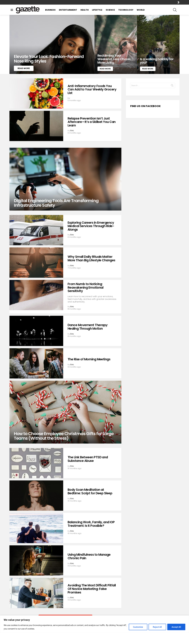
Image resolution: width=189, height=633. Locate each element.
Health (84, 9)
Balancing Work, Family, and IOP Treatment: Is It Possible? (91, 524)
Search (172, 86)
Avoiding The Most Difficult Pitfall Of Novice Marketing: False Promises (92, 588)
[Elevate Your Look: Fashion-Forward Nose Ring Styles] (51, 44)
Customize (138, 627)
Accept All (176, 627)
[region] (94, 624)
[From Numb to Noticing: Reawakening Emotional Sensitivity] (36, 295)
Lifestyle (97, 9)
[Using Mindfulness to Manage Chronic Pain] (36, 560)
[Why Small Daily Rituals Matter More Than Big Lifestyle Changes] (36, 262)
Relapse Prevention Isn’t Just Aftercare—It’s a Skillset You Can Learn (92, 121)
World (141, 9)
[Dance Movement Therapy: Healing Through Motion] (36, 331)
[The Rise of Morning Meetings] (36, 363)
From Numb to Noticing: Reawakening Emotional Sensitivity (85, 287)
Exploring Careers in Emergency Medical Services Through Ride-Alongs (91, 226)
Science (110, 9)
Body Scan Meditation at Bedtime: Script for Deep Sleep (90, 491)
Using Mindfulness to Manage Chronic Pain (89, 556)
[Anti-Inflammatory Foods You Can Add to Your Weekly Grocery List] (36, 93)
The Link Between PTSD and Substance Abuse (88, 459)
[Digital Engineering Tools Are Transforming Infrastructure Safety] (65, 179)
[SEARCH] (175, 10)
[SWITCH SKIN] (178, 2)
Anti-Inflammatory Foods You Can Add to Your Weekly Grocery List (92, 89)
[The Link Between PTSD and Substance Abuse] (36, 463)
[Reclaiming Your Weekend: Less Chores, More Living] (115, 44)
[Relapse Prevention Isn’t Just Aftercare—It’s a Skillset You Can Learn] (36, 126)
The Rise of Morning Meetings (89, 359)
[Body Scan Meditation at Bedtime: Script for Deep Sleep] (36, 495)
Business (50, 9)
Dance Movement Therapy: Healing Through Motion (88, 327)
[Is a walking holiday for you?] (158, 44)
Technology (125, 9)
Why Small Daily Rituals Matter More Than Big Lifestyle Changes (91, 258)
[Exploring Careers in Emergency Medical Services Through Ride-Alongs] (36, 230)
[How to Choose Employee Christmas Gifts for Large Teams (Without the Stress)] (65, 412)
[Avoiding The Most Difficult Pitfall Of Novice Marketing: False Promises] (36, 593)
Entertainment (68, 9)
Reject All (157, 627)
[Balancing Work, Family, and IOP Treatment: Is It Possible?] (36, 528)
